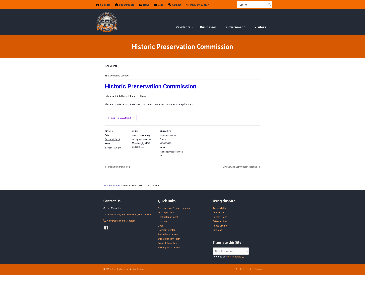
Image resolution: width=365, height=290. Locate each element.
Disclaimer (218, 212)
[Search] (269, 4)
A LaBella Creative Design (249, 269)
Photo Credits (220, 225)
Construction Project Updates (174, 208)
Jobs (160, 225)
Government (235, 27)
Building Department (169, 247)
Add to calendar (121, 118)
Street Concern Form (169, 238)
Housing (162, 221)
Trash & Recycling (167, 243)
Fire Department (166, 212)
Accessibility (219, 208)
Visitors (260, 27)
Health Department (168, 217)
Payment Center (166, 230)
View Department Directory (120, 220)
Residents (183, 27)
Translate (236, 256)
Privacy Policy (220, 217)
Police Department (168, 234)
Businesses (208, 27)
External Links (220, 221)
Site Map (217, 230)
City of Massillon (119, 269)
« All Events (111, 65)
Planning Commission (119, 166)
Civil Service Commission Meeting (240, 166)
